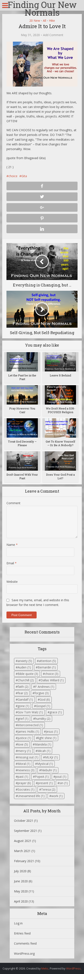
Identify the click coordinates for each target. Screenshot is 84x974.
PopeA (42, 777)
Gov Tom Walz (30, 712)
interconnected (30, 725)
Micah (43, 751)
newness (26, 770)
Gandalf (25, 699)
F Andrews (44, 687)
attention (47, 661)
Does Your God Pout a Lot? (60, 476)
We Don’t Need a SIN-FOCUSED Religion (60, 410)
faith (23, 687)
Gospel (43, 706)
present (45, 783)
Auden (24, 667)
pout (60, 777)
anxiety (25, 661)
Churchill (26, 680)
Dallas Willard (52, 680)
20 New (34, 20)
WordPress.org (24, 953)
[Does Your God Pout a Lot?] (60, 461)
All (44, 20)
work (57, 796)
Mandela (43, 744)
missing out (28, 757)
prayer (24, 783)
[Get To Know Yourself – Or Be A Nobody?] (60, 428)
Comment (13, 503)
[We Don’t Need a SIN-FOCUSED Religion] (60, 395)
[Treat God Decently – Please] (22, 428)
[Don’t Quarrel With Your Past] (22, 461)
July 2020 (20, 871)
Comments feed (25, 943)
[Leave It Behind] (60, 361)
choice (12, 176)
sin (63, 783)
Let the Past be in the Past (22, 377)
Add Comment (53, 35)
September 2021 (25, 831)
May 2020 (21, 891)
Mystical (45, 764)
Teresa (48, 789)
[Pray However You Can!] (22, 395)
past (23, 777)
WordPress (73, 968)
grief (23, 719)
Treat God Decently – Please (22, 443)
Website (12, 582)
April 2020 (21, 901)
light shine (47, 738)
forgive (41, 693)
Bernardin (47, 667)
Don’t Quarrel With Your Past (22, 476)
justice (24, 738)
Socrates (26, 789)
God (45, 699)
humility (42, 719)
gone (23, 706)
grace (56, 712)
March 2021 (22, 851)
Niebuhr (49, 770)
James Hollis (28, 731)
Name (12, 545)
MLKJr (51, 757)
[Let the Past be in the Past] (22, 361)
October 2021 (23, 821)
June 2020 (21, 881)
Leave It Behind (60, 375)
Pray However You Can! (22, 410)
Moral (24, 764)
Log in (18, 923)
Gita (24, 176)
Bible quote (28, 674)
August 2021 (22, 841)
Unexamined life (31, 796)
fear (23, 693)
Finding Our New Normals (42, 8)
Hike (52, 20)
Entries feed (22, 933)
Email (11, 563)
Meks (44, 968)
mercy (24, 751)
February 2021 (24, 861)
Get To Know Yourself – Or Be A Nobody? (60, 443)
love (23, 744)
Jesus (52, 731)
